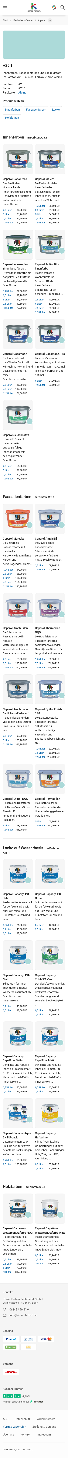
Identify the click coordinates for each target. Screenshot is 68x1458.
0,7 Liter (7, 929)
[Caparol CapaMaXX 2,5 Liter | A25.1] (18, 334)
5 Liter (6, 214)
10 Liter (7, 1272)
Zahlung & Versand (44, 1426)
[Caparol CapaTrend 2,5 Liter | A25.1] (18, 159)
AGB (5, 1419)
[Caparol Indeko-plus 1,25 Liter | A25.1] (18, 245)
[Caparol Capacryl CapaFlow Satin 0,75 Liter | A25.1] (18, 1036)
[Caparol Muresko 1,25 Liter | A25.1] (18, 519)
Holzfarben (12, 117)
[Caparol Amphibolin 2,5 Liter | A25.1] (18, 689)
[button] (5, 7)
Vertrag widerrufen (14, 1426)
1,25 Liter (40, 205)
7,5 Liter (7, 218)
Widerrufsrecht (46, 1419)
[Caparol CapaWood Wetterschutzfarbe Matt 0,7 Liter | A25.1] (50, 1209)
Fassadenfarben (36, 109)
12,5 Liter (8, 222)
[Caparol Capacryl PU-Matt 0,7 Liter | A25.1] (18, 955)
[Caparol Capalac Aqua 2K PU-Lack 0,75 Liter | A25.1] (18, 1113)
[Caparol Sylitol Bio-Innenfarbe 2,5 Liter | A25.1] (50, 245)
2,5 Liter (7, 210)
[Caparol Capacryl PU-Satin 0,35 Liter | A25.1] (18, 874)
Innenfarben (12, 109)
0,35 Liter (8, 925)
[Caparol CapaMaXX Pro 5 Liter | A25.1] (50, 334)
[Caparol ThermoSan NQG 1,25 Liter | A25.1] (50, 608)
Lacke (56, 109)
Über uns (8, 1434)
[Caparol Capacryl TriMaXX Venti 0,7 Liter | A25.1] (50, 955)
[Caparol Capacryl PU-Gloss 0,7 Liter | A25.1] (50, 874)
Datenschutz (22, 1419)
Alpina (22, 92)
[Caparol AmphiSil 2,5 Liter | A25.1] (50, 519)
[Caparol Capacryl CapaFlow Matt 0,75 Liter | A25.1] (50, 1036)
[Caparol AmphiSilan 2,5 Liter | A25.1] (18, 608)
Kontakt (8, 1292)
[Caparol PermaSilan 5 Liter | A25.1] (50, 779)
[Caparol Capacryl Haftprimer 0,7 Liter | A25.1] (50, 1113)
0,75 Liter (8, 1087)
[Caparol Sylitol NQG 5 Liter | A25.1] (18, 779)
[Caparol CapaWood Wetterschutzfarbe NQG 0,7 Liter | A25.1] (18, 1209)
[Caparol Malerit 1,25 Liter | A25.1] (50, 159)
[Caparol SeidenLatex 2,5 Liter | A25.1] (18, 415)
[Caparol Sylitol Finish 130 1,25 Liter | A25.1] (50, 689)
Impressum (44, 1434)
